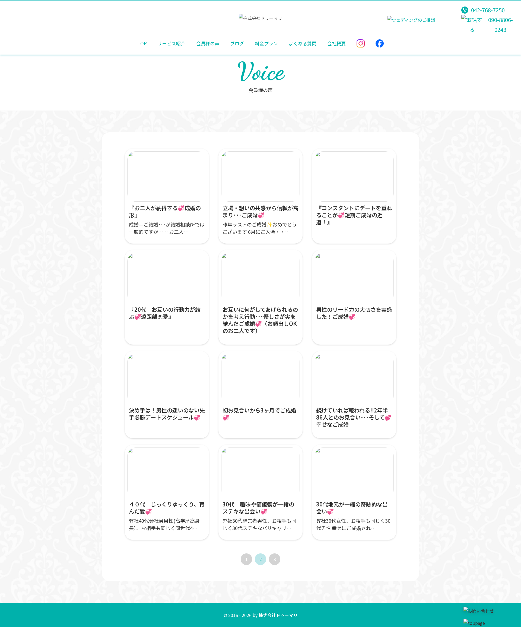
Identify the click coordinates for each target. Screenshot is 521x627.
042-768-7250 (488, 10)
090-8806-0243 (500, 24)
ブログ (237, 43)
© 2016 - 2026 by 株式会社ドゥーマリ (261, 615)
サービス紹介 (171, 43)
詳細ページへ (167, 196)
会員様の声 (207, 43)
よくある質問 (302, 43)
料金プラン (266, 43)
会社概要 (336, 43)
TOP (142, 43)
